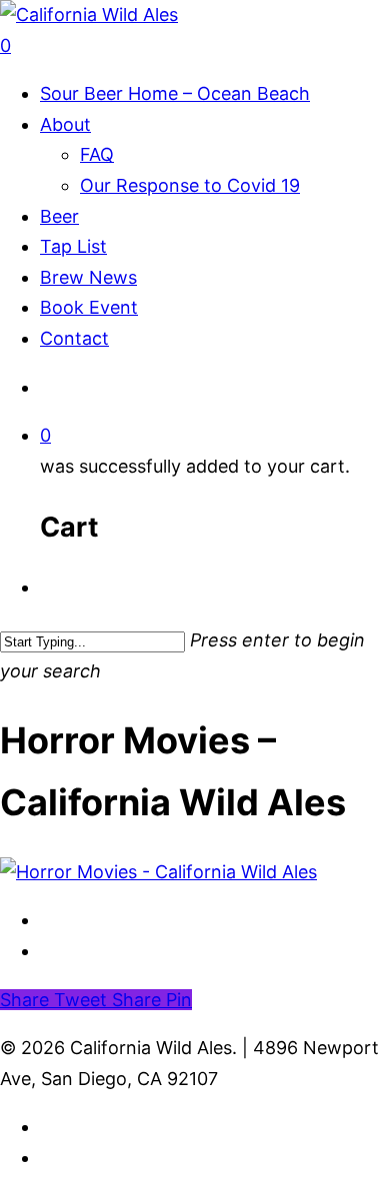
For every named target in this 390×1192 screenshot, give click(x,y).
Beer (59, 216)
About (65, 124)
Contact (74, 338)
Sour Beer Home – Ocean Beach (175, 93)
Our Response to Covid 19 (190, 185)
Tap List (73, 246)
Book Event (89, 307)
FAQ (97, 154)
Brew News (88, 277)
